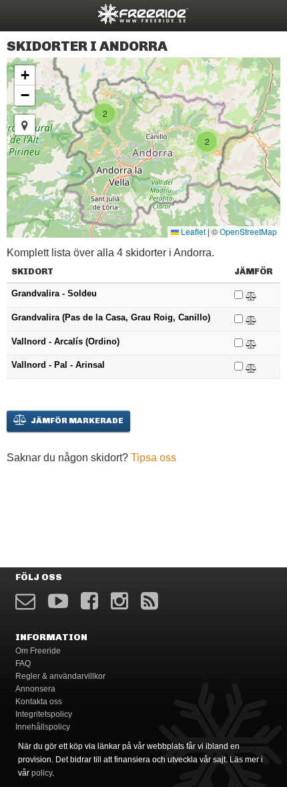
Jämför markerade (76, 420)
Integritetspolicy (43, 714)
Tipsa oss (153, 457)
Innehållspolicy (42, 727)
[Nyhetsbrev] (25, 601)
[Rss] (149, 601)
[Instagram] (119, 601)
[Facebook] (89, 601)
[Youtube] (58, 601)
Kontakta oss (38, 701)
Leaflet (192, 231)
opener (18, 13)
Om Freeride (38, 650)
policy (41, 773)
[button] (207, 141)
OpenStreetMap (248, 231)
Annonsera (35, 689)
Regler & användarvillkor (60, 676)
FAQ (23, 663)
